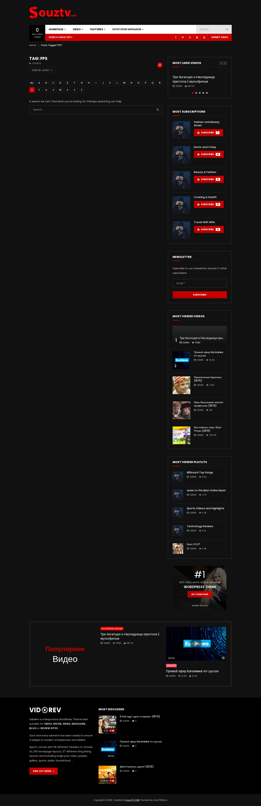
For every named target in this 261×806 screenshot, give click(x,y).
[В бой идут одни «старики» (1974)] (107, 724)
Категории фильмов (126, 29)
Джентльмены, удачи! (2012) (137, 766)
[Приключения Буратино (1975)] (181, 385)
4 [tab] (203, 93)
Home (32, 45)
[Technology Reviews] (178, 530)
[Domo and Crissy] (181, 155)
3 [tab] (200, 93)
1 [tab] (193, 93)
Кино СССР (193, 544)
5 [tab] (207, 93)
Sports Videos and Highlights (205, 508)
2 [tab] (196, 93)
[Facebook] (175, 37)
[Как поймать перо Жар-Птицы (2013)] (181, 435)
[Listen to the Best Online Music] (178, 494)
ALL (32, 83)
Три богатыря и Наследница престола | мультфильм (194, 79)
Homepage (56, 29)
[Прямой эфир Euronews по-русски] (181, 360)
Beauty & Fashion (205, 172)
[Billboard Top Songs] (178, 477)
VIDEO (77, 29)
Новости (171, 665)
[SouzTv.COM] (53, 12)
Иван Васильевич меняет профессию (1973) (208, 404)
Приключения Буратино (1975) (208, 378)
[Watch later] (189, 37)
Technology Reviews (200, 526)
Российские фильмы (112, 628)
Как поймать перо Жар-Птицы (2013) (208, 429)
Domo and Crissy (205, 147)
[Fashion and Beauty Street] (181, 130)
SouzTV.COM (132, 800)
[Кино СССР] (178, 548)
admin (179, 86)
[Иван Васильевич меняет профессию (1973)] (181, 410)
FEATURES (96, 29)
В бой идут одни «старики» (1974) (140, 716)
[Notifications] (196, 37)
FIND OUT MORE (43, 771)
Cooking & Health (205, 197)
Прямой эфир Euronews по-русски (208, 353)
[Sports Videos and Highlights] (178, 512)
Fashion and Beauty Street (206, 123)
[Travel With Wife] (181, 230)
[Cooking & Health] (181, 205)
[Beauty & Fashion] (181, 180)
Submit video (219, 37)
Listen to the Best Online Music (206, 490)
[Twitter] (182, 37)
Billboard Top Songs (200, 472)
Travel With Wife (204, 222)
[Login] (204, 37)
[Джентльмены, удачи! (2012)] (107, 774)
